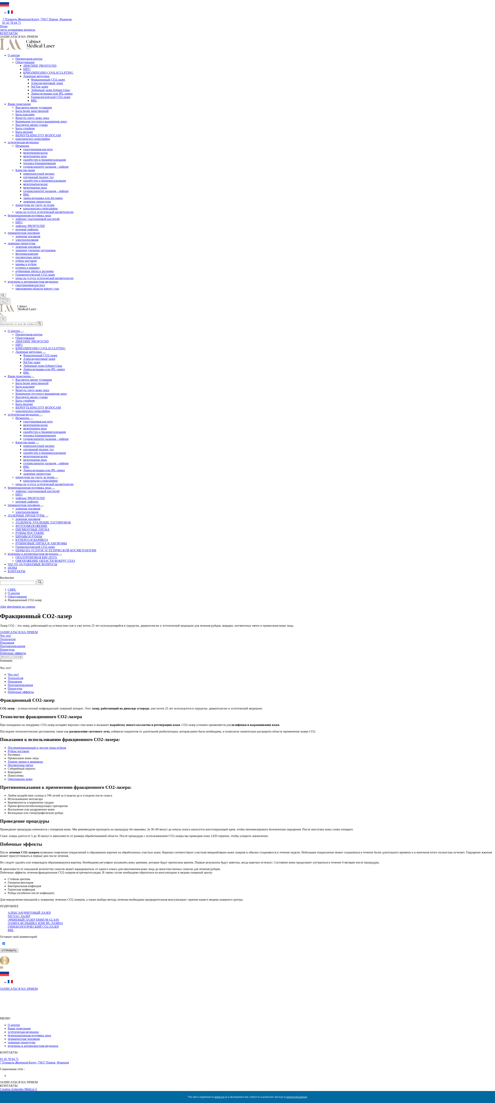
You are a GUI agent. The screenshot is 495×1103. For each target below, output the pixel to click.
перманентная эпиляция (24, 1039)
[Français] (10, 12)
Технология (15, 678)
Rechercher (7, 577)
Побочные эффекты (21, 692)
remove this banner (296, 1096)
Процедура (15, 688)
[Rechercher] (40, 323)
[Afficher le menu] (5, 301)
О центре (14, 1025)
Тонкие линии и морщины (25, 761)
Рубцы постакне (18, 751)
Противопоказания (20, 685)
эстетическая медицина (23, 1032)
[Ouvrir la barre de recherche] (3, 296)
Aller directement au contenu (17, 606)
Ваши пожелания (19, 1028)
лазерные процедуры (21, 1042)
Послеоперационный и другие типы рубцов (37, 747)
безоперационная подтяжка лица (29, 1035)
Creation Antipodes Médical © (18, 1089)
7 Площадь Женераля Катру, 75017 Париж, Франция (37, 19)
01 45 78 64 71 (11, 22)
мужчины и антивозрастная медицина (33, 1045)
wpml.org (219, 1096)
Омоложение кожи (20, 779)
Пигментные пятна (20, 765)
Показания (15, 681)
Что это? (13, 674)
